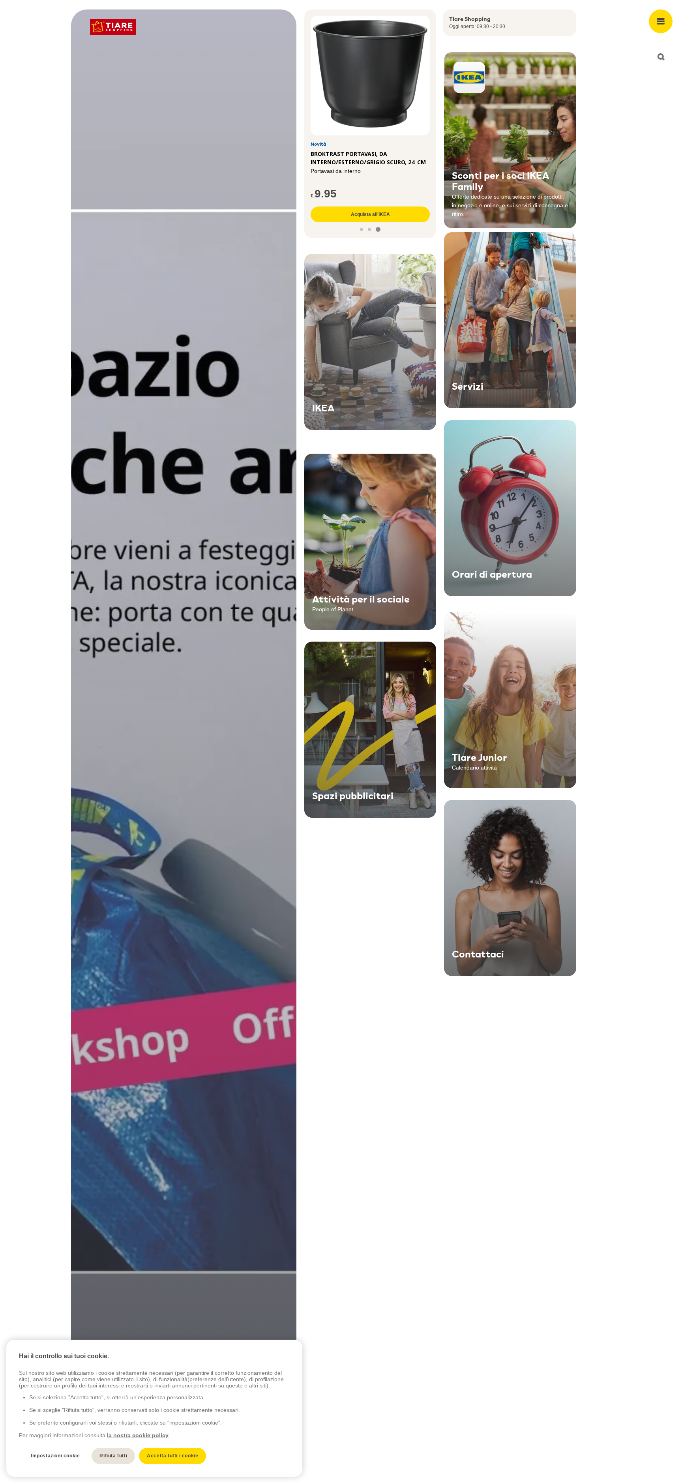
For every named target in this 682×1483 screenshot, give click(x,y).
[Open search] (661, 57)
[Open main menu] (661, 21)
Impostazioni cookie (55, 1456)
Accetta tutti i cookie (172, 1456)
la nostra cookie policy (138, 1435)
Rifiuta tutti (113, 1456)
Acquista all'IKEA (370, 214)
